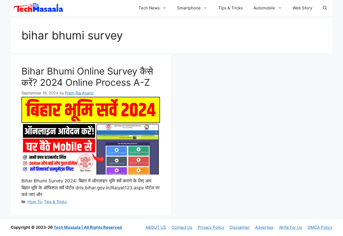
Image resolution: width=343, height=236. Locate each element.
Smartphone (189, 7)
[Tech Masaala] (38, 8)
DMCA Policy (320, 227)
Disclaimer (240, 227)
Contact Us (182, 227)
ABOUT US (156, 227)
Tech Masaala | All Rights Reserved (88, 227)
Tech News (149, 7)
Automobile (264, 7)
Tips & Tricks (230, 7)
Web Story (302, 7)
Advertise (264, 227)
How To (35, 201)
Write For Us (290, 227)
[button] (325, 8)
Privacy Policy (211, 227)
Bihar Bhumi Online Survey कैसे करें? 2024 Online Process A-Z (87, 76)
